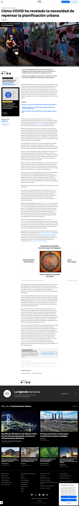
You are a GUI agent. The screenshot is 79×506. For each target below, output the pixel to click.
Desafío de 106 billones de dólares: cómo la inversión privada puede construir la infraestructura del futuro (19, 436)
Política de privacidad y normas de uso (39, 498)
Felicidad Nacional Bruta (47, 232)
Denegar (68, 496)
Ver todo (75, 406)
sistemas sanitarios (38, 124)
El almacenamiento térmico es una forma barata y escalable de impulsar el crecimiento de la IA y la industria (68, 460)
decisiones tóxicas (25, 340)
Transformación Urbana (8, 8)
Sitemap (39, 500)
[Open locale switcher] (1, 502)
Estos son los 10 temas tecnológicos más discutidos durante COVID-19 (39, 104)
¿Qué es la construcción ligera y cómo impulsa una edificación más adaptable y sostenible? (10, 460)
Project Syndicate (7, 25)
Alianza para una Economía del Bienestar (47, 234)
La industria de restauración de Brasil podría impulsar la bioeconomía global (48, 460)
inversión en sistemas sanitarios (39, 240)
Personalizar (68, 503)
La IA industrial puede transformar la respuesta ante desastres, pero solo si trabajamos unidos (29, 460)
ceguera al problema (46, 203)
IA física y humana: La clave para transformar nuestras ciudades (54, 435)
